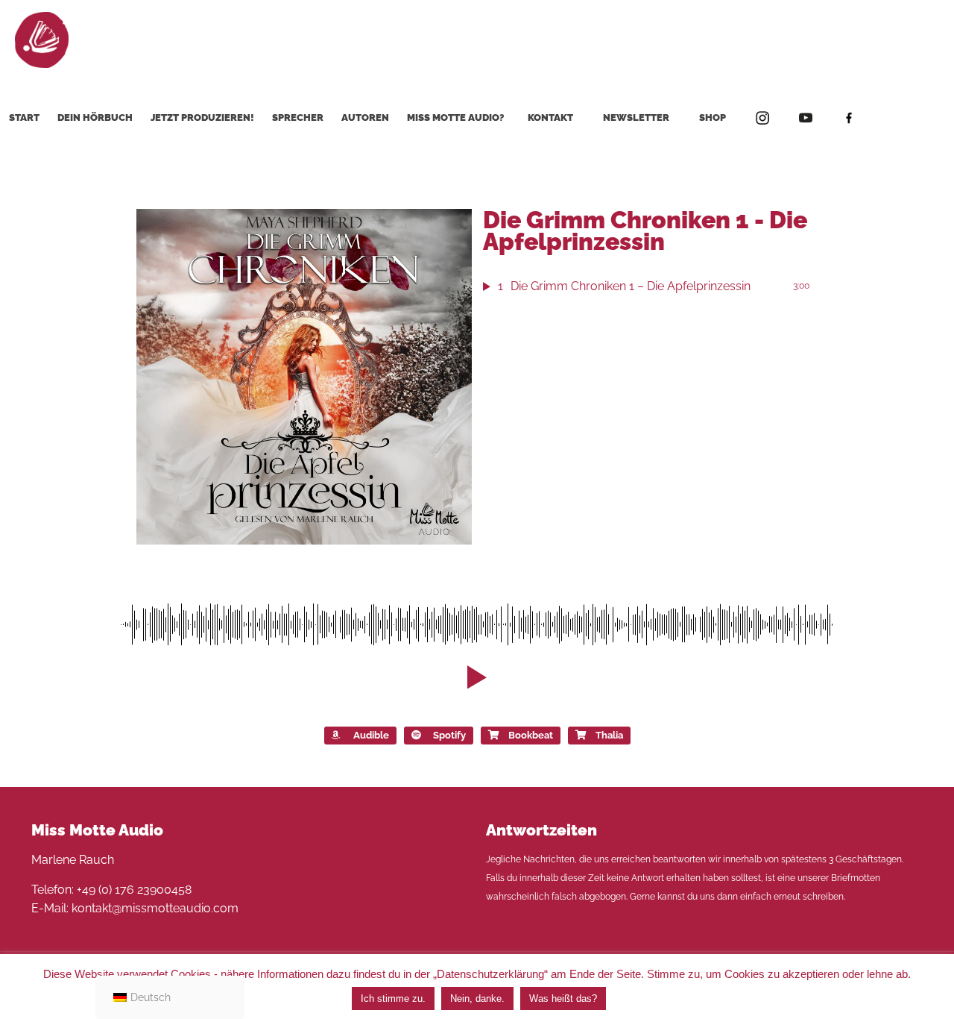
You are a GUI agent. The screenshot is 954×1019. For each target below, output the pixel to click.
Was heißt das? (563, 998)
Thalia (609, 735)
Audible (371, 735)
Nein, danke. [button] (477, 998)
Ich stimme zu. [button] (393, 998)
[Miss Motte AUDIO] (42, 39)
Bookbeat (530, 735)
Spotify (449, 735)
